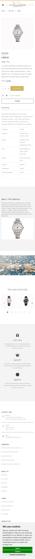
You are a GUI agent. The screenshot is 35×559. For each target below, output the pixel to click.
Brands (5, 491)
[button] (7, 6)
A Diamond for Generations (10, 452)
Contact (5, 483)
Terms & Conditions (8, 501)
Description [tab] (5, 108)
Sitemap (5, 475)
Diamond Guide (7, 456)
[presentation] (3, 303)
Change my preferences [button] (17, 554)
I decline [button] (17, 551)
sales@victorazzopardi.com (13, 437)
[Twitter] (6, 95)
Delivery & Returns (8, 506)
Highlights (5, 487)
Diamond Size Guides (9, 460)
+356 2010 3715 (9, 427)
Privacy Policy (6, 510)
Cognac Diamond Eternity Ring (11, 464)
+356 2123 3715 (9, 429)
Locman (8, 81)
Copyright (5, 514)
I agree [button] (17, 548)
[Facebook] (2, 95)
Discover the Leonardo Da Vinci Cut (12, 448)
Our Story (5, 479)
